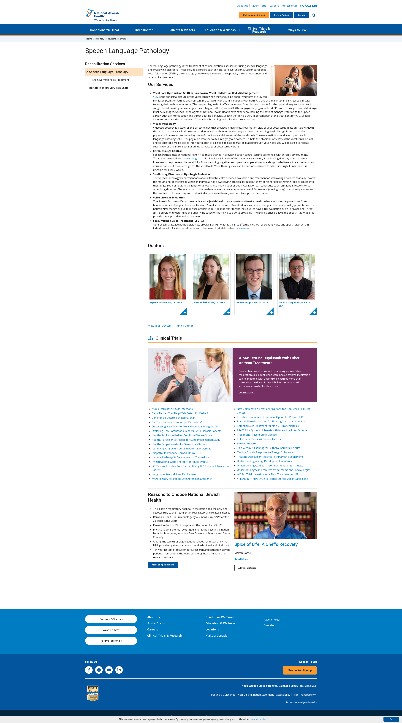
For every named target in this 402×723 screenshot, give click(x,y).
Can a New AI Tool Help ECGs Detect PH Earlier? (180, 413)
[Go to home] (108, 15)
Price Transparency (304, 694)
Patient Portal (259, 5)
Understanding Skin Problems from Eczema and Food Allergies (273, 470)
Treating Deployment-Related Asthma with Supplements (270, 456)
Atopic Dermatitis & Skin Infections (172, 409)
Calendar (269, 625)
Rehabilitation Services (105, 64)
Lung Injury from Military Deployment (174, 474)
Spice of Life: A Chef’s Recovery (266, 544)
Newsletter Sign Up (300, 670)
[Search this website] (314, 15)
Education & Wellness (220, 30)
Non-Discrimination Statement (256, 694)
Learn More (246, 392)
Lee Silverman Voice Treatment (110, 80)
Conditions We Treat (104, 30)
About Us (242, 5)
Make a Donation (217, 635)
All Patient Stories (247, 567)
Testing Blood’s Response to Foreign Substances (266, 452)
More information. (258, 719)
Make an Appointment (254, 15)
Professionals (289, 5)
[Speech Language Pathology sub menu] (86, 71)
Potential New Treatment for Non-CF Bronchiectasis (268, 426)
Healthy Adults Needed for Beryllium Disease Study (182, 435)
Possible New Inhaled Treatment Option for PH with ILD (270, 417)
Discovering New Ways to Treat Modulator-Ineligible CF (184, 426)
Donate (301, 15)
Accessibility (283, 694)
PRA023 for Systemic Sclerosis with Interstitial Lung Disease (272, 430)
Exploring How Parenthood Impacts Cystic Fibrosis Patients (186, 431)
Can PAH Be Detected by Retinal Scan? (174, 417)
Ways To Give (111, 630)
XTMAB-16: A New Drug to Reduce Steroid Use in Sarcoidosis (272, 478)
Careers (275, 5)
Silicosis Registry (246, 443)
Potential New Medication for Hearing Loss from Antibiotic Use (274, 421)
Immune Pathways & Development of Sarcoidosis (180, 457)
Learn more (243, 228)
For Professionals (111, 640)
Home (89, 38)
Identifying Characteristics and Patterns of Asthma (181, 448)
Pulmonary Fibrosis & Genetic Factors (259, 439)
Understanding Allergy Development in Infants (264, 461)
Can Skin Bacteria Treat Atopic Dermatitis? (177, 422)
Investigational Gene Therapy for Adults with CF (180, 461)
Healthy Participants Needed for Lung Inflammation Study (186, 439)
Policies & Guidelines (223, 694)
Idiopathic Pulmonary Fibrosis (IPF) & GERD (177, 453)
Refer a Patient (281, 15)
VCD (155, 97)
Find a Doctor (143, 30)
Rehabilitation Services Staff (108, 88)
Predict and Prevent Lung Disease (257, 434)
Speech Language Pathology (108, 72)
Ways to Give (297, 30)
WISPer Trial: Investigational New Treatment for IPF (267, 474)
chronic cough (190, 158)
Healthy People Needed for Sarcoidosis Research (180, 444)
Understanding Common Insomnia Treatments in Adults (270, 465)
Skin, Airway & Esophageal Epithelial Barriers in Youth (268, 448)
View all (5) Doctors (160, 325)
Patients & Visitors (181, 30)
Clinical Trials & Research (259, 30)
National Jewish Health (305, 702)
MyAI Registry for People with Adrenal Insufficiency (182, 478)
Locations (212, 629)
